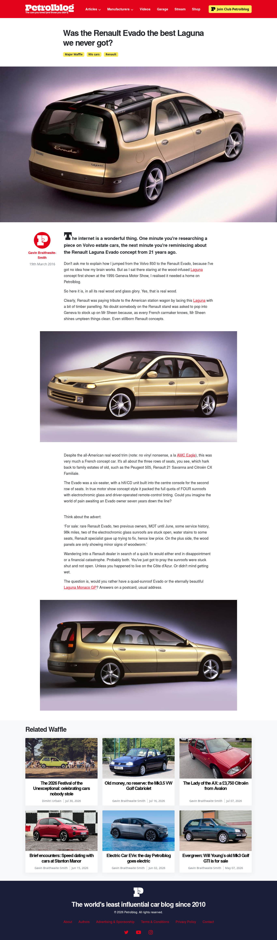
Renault (111, 54)
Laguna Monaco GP (80, 587)
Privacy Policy (186, 921)
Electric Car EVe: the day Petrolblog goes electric (138, 858)
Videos (145, 9)
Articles (91, 9)
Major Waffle (74, 54)
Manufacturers (118, 9)
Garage (162, 9)
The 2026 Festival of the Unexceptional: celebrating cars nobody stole (61, 788)
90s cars (94, 54)
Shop (196, 9)
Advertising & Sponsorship (115, 921)
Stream (180, 9)
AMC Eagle (186, 455)
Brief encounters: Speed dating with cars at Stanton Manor (61, 858)
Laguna (197, 269)
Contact (208, 921)
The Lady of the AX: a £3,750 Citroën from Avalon (215, 785)
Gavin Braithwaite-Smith (42, 255)
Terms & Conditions (155, 921)
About (67, 921)
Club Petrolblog (233, 9)
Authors (84, 921)
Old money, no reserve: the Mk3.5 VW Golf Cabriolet (138, 785)
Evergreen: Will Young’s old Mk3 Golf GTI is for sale (215, 858)
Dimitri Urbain (51, 801)
